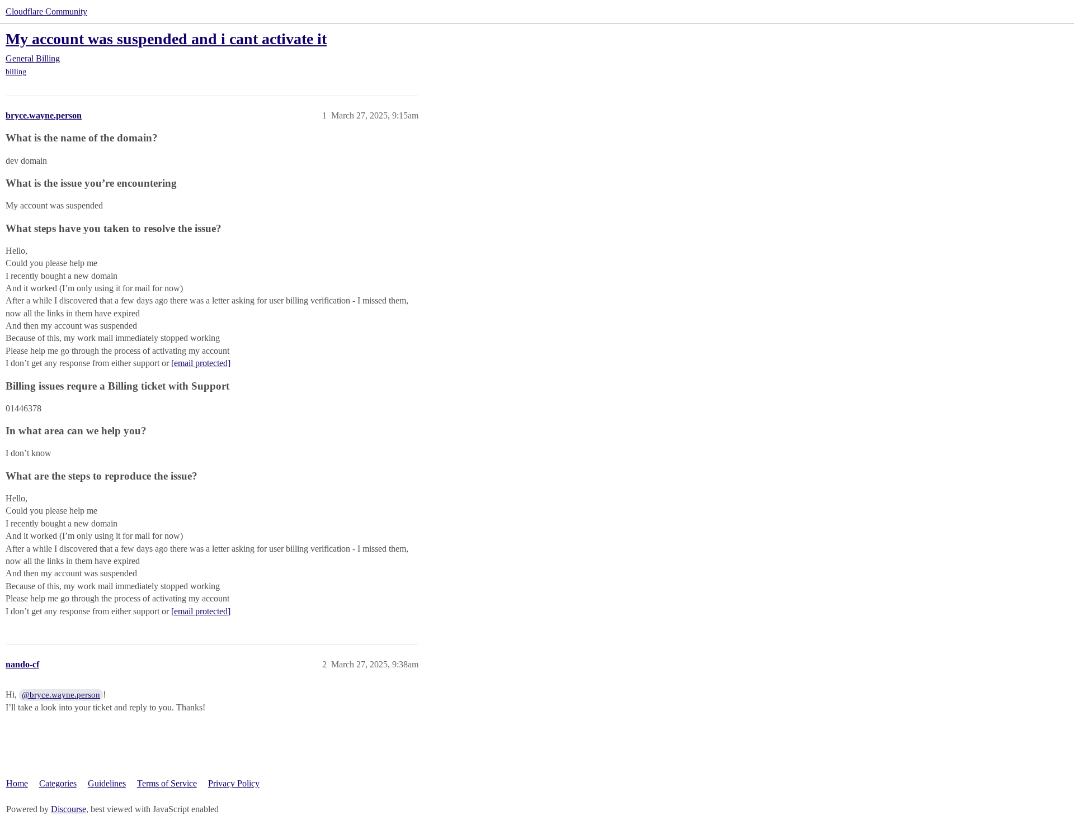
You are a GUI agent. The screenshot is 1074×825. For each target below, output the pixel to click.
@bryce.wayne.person (61, 694)
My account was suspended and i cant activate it (166, 39)
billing (16, 72)
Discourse (68, 809)
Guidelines (107, 783)
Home (17, 783)
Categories (58, 783)
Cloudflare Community (46, 11)
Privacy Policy (234, 783)
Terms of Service (167, 783)
